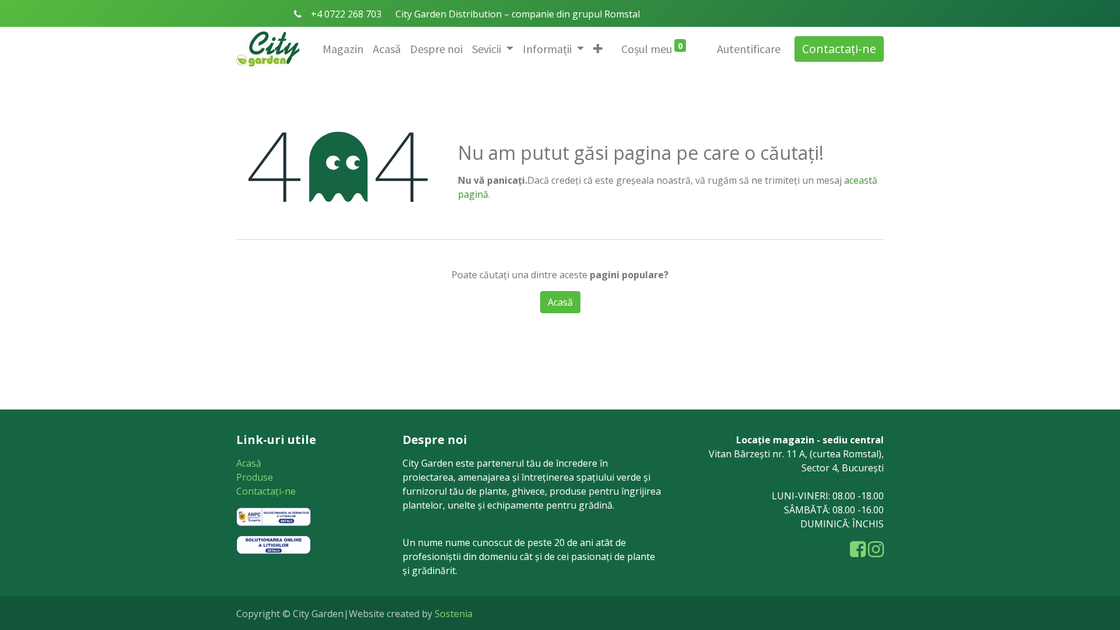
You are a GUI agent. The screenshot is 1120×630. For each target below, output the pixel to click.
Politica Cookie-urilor (519, 396)
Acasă (248, 463)
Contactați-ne (839, 49)
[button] (598, 49)
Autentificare (748, 48)
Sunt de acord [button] (617, 396)
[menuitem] (343, 49)
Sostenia (454, 613)
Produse (254, 477)
